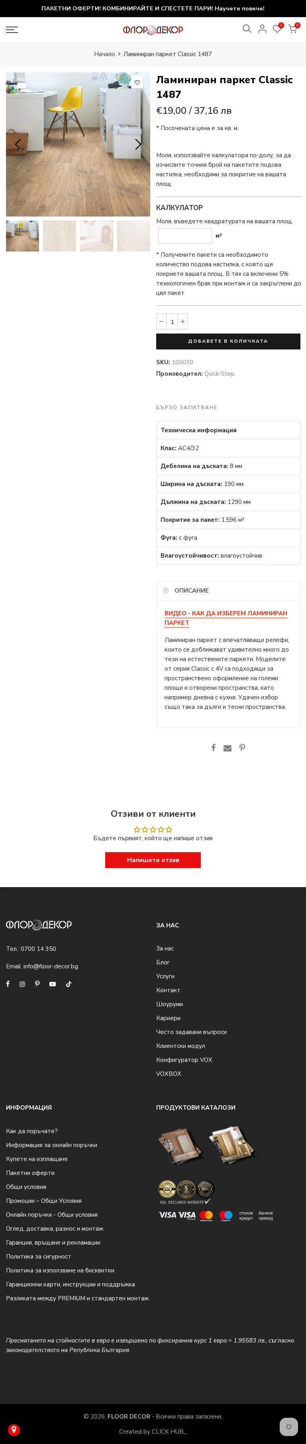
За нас (165, 948)
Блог (163, 962)
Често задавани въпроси (191, 1032)
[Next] (137, 144)
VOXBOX (168, 1074)
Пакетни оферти (30, 1173)
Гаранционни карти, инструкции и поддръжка (70, 1284)
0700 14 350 (38, 949)
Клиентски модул (180, 1046)
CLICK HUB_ (169, 1432)
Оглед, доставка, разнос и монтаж (54, 1229)
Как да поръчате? (32, 1131)
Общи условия (26, 1187)
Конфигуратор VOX (184, 1060)
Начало (104, 54)
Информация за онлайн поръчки (51, 1145)
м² (219, 236)
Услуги (165, 976)
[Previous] (19, 144)
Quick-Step (219, 374)
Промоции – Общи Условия (44, 1201)
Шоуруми (169, 1004)
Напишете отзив (153, 860)
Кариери (168, 1018)
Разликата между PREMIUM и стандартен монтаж (77, 1298)
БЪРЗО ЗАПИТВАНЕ (187, 407)
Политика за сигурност (38, 1257)
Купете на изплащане (37, 1159)
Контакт (168, 990)
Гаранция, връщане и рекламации (53, 1243)
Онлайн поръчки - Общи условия (52, 1215)
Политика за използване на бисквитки (60, 1270)
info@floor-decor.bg (51, 966)
